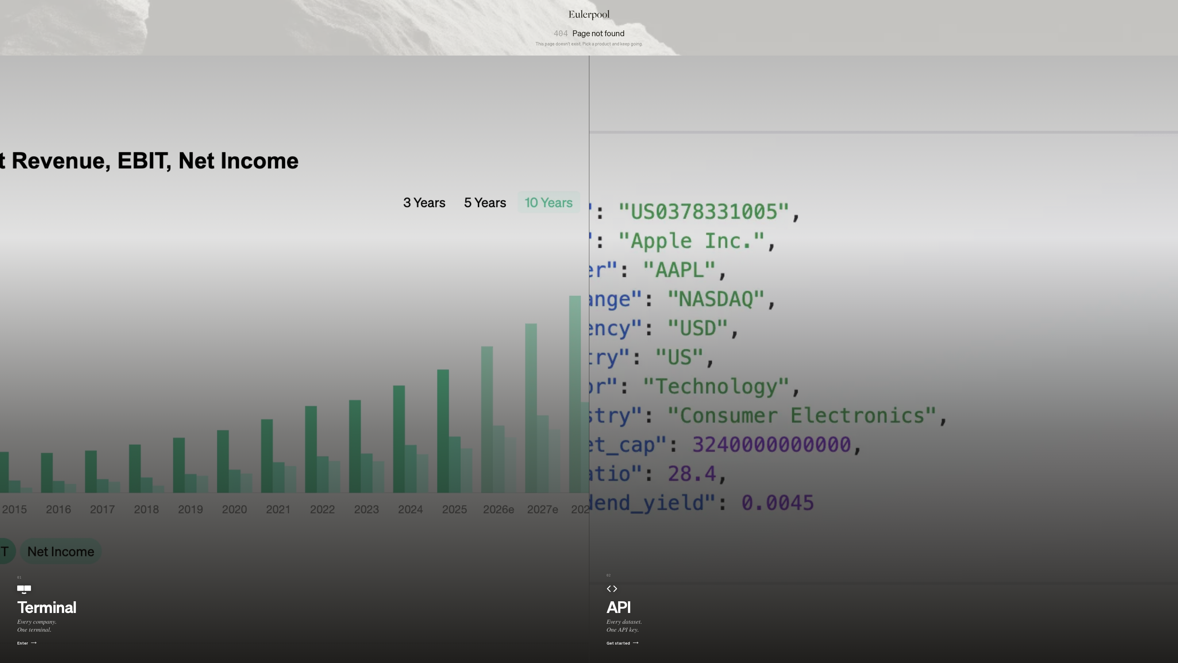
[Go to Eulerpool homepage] (589, 15)
